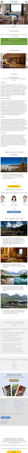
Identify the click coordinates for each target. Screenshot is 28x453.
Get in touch (14, 368)
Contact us (3, 411)
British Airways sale (8, 42)
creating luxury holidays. (20, 328)
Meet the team (14, 211)
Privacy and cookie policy (18, 438)
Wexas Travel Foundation (19, 405)
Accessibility (20, 439)
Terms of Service (13, 449)
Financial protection (7, 440)
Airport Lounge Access (19, 403)
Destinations (3, 401)
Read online (14, 380)
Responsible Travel (18, 409)
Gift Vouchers (17, 407)
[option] (14, 60)
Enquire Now (14, 186)
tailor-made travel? (5, 330)
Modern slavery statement (19, 440)
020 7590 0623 (23, 193)
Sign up (5, 417)
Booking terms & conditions (10, 439)
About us (3, 407)
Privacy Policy (24, 448)
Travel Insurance (18, 401)
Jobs (2, 409)
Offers (2, 405)
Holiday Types (4, 403)
